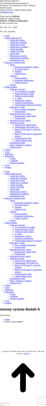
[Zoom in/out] (8, 403)
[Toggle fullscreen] (6, 403)
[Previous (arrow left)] (1, 405)
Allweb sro (26, 353)
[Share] (3, 403)
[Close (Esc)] (1, 403)
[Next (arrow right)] (3, 405)
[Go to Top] (23, 400)
